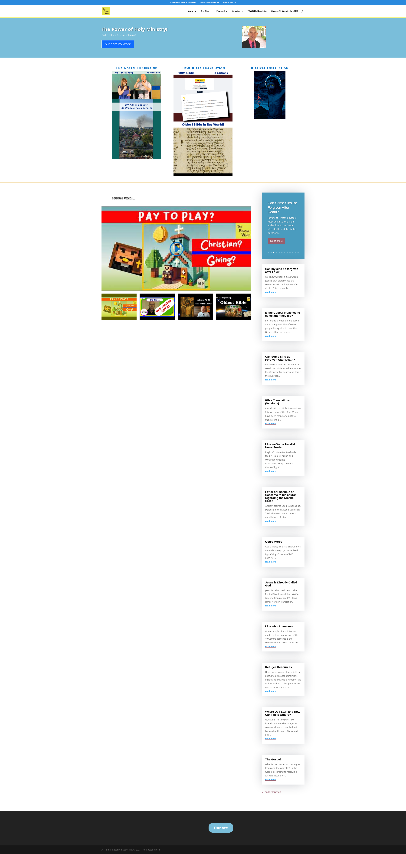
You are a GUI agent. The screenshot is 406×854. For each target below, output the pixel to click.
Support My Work (118, 44)
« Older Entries (271, 792)
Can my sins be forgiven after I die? (281, 270)
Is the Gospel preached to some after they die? (282, 314)
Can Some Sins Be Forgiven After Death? (282, 207)
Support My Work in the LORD (183, 2)
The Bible (205, 11)
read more (270, 292)
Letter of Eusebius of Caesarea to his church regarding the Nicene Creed (281, 496)
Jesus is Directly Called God (281, 584)
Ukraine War (227, 2)
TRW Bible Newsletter (209, 2)
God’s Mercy (273, 541)
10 (292, 252)
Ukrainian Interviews (279, 626)
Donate (221, 827)
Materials (236, 11)
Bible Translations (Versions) (277, 402)
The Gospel (273, 759)
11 (295, 252)
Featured (220, 11)
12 (298, 252)
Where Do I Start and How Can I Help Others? (282, 713)
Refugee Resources (278, 667)
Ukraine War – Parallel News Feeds (280, 446)
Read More (276, 241)
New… (190, 11)
